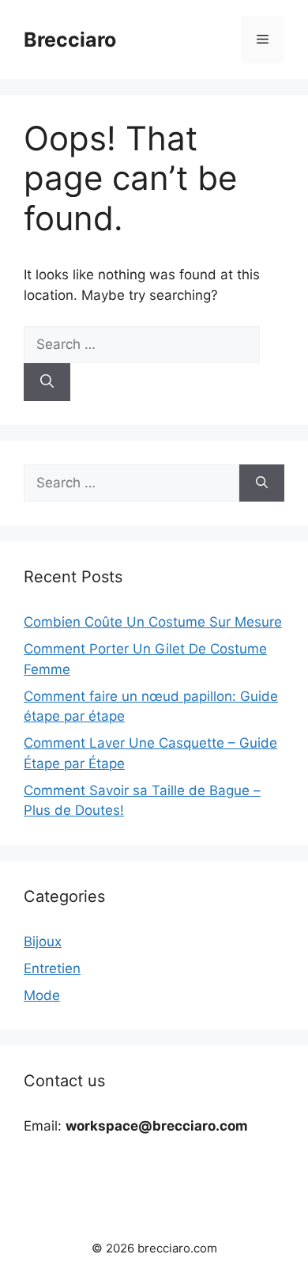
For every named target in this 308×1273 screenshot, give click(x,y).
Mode (42, 995)
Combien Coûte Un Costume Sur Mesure (153, 622)
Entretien (52, 968)
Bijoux (43, 941)
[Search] (47, 382)
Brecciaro (70, 39)
